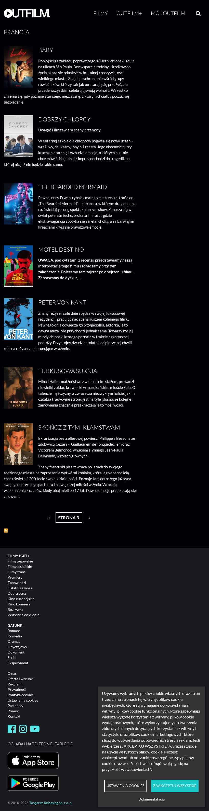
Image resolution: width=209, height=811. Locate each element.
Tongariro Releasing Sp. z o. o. (50, 803)
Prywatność (17, 689)
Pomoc (13, 711)
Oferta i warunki (21, 679)
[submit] (198, 13)
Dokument (16, 652)
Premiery (15, 577)
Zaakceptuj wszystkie (174, 786)
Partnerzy (15, 705)
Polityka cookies (20, 695)
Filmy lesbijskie (20, 566)
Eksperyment (18, 663)
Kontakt (14, 716)
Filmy (100, 13)
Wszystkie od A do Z (24, 615)
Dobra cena (17, 593)
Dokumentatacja (151, 799)
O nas (12, 673)
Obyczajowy (17, 647)
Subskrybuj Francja (6, 530)
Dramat (14, 641)
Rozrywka (15, 609)
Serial (12, 657)
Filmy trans (16, 572)
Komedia (15, 636)
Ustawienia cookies (23, 700)
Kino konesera (19, 604)
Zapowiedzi (17, 582)
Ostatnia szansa (20, 588)
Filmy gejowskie (20, 561)
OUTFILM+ (129, 13)
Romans (14, 630)
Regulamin (16, 684)
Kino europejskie (21, 598)
